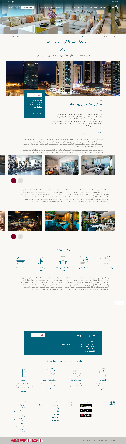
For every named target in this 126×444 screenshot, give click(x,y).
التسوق (67, 240)
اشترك (46, 218)
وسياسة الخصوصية (65, 223)
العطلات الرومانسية (78, 236)
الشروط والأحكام (53, 222)
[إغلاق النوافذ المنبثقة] (38, 200)
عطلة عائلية (51, 232)
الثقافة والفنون (79, 232)
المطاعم (54, 236)
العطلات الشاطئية (79, 240)
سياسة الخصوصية (62, 222)
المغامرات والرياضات (65, 232)
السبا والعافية (65, 236)
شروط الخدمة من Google (54, 223)
